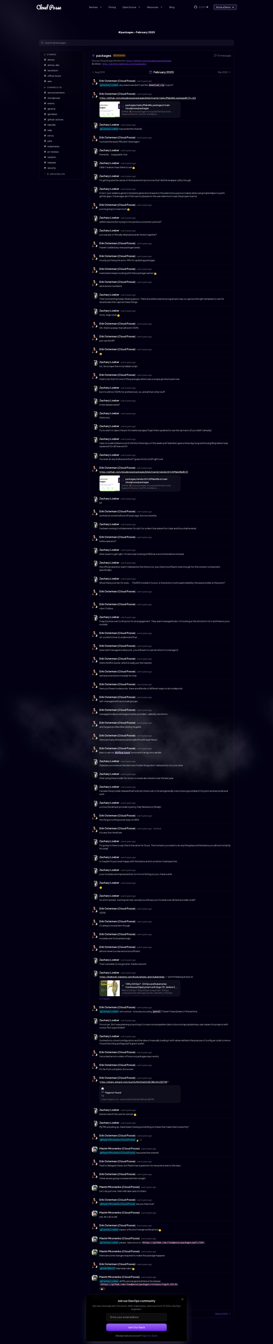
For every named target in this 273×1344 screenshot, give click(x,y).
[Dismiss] (182, 1299)
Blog (171, 7)
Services (93, 7)
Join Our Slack (136, 1327)
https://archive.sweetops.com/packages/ (124, 63)
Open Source (129, 7)
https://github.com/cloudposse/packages (148, 60)
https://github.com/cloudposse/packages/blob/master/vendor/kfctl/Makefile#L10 (144, 471)
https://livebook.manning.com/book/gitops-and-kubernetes (132, 976)
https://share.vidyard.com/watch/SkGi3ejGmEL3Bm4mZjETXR (133, 1081)
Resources (152, 7)
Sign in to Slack (150, 1335)
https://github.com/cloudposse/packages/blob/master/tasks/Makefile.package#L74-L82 (148, 97)
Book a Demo (223, 7)
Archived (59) (57, 174)
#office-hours (122, 752)
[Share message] (155, 81)
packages (103, 55)
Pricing (112, 7)
